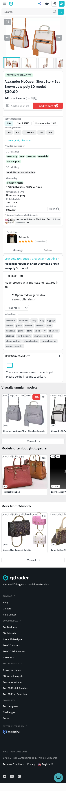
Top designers (10, 706)
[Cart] (47, 4)
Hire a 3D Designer (13, 639)
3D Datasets (9, 633)
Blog (5, 602)
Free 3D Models (11, 645)
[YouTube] (12, 776)
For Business (10, 627)
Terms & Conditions (13, 764)
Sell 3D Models (11, 663)
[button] (54, 12)
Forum (6, 718)
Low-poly (12, 156)
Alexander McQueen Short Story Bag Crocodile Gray (27, 431)
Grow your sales (12, 670)
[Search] (61, 12)
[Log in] (54, 4)
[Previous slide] (7, 38)
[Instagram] (19, 776)
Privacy (31, 764)
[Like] (13, 113)
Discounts (8, 657)
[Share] (53, 113)
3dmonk (24, 237)
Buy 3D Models (10, 620)
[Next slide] (59, 38)
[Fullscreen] (7, 22)
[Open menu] (4, 4)
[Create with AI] (40, 4)
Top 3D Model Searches (15, 688)
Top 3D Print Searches (15, 694)
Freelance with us (12, 682)
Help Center (9, 614)
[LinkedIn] (5, 776)
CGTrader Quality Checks (16, 140)
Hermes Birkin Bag (11, 491)
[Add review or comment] (60, 356)
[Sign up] (62, 4)
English (44, 764)
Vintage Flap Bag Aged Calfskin (17, 550)
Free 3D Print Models (14, 651)
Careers (7, 608)
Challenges (9, 712)
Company (7, 596)
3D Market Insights (13, 676)
